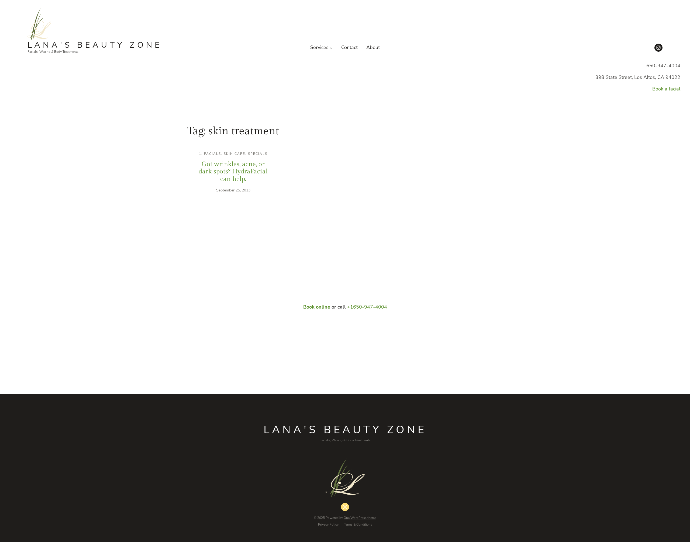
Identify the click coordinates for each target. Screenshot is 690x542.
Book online (316, 307)
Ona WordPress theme (360, 518)
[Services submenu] (331, 47)
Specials (257, 154)
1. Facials (210, 154)
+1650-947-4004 (367, 307)
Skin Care (234, 154)
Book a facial (666, 89)
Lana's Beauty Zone (94, 45)
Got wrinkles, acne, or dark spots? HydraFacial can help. (233, 171)
